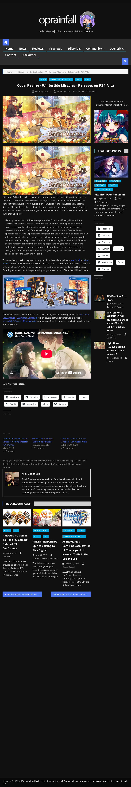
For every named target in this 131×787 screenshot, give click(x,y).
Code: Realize (52, 460)
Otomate (26, 464)
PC (16, 530)
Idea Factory (15, 464)
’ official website (19, 321)
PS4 (78, 79)
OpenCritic (117, 48)
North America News (61, 79)
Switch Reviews (103, 189)
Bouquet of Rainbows (35, 460)
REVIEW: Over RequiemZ (109, 194)
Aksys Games (18, 460)
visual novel (61, 464)
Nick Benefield (63, 91)
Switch (112, 185)
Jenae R (121, 198)
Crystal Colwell (68, 567)
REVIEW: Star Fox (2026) (116, 298)
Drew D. (110, 361)
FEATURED (115, 181)
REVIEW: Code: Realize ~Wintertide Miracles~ (42, 440)
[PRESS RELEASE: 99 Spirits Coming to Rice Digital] (47, 517)
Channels (68, 530)
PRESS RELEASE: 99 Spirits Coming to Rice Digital (45, 545)
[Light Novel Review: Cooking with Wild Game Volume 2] (99, 345)
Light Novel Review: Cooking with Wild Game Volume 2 (116, 349)
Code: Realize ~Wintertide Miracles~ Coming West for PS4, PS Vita (15, 441)
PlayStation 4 (44, 464)
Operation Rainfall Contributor (45, 558)
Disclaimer (29, 54)
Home (9, 48)
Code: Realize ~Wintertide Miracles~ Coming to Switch (74, 440)
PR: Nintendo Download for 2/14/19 (24, 594)
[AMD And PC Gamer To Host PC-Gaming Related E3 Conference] (17, 517)
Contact (10, 54)
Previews (55, 48)
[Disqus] (47, 640)
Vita (87, 79)
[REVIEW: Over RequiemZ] (111, 167)
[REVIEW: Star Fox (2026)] (99, 298)
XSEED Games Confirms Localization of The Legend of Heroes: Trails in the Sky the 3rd (76, 550)
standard (75, 260)
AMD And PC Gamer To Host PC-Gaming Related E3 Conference (15, 541)
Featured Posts (109, 151)
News (23, 48)
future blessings (67, 460)
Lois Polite (7, 556)
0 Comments (91, 91)
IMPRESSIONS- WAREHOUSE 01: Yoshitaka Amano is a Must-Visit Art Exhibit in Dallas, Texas (117, 321)
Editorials (74, 48)
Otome (34, 464)
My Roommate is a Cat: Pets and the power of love (72, 594)
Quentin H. (111, 337)
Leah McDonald (116, 307)
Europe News (40, 530)
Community (94, 48)
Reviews (38, 48)
